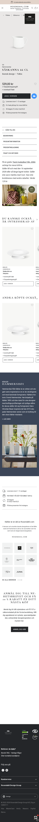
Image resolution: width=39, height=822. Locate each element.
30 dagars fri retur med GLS (22, 2)
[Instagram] (7, 770)
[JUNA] (19, 572)
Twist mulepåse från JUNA (23, 162)
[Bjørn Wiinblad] (7, 572)
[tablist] (19, 141)
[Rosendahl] (7, 548)
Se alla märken (9, 580)
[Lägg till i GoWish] (34, 96)
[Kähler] (19, 548)
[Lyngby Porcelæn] (7, 560)
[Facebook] (3, 770)
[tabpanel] (19, 185)
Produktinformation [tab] (11, 141)
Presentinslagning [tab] (11, 147)
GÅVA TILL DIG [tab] (10, 130)
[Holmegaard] (31, 548)
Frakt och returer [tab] (10, 153)
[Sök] (32, 8)
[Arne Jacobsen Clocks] (19, 560)
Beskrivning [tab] (8, 136)
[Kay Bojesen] (31, 560)
